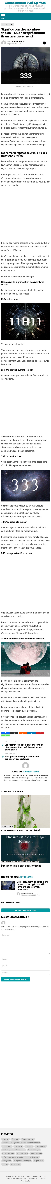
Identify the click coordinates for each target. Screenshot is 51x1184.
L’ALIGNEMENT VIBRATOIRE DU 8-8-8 (20, 830)
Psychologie (37, 1153)
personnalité (9, 1153)
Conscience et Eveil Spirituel (25, 3)
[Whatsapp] (5, 735)
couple (30, 1146)
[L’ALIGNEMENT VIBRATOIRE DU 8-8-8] (25, 811)
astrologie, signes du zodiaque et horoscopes (22, 1142)
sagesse (7, 1161)
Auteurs (43, 1179)
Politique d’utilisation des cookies (17, 1176)
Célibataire (41, 1146)
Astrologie (25, 876)
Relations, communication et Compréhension (21, 1157)
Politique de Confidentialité (16, 1179)
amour (16, 1139)
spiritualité (39, 1161)
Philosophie (7, 862)
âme (6, 1164)
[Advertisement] (25, 583)
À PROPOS (33, 1179)
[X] (14, 733)
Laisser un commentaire (25, 910)
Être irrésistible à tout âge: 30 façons (21, 865)
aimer (6, 1139)
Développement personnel (14, 1150)
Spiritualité (7, 826)
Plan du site (25, 1181)
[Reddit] (23, 733)
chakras (19, 1146)
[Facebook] (5, 733)
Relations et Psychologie (26, 862)
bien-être (8, 1146)
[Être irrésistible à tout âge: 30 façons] (25, 849)
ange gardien (28, 1139)
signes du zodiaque (23, 1161)
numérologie (35, 1150)
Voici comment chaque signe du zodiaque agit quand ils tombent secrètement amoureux (33, 885)
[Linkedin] (31, 733)
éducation (16, 1164)
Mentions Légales (39, 1176)
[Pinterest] (40, 733)
